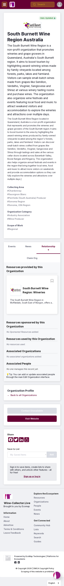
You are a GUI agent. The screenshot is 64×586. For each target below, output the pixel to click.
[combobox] (54, 583)
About (7, 521)
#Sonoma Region (16, 201)
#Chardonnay (14, 190)
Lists (36, 529)
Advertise (8, 525)
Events (37, 509)
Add (52, 454)
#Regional (12, 229)
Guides (37, 541)
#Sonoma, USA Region (18, 205)
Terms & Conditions (14, 529)
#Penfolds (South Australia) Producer (26, 198)
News (37, 514)
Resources (39, 497)
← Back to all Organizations (22, 395)
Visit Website (32, 418)
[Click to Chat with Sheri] (56, 575)
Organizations (41, 501)
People (37, 505)
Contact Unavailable (32, 410)
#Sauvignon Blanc (16, 194)
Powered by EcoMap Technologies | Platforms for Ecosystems (36, 557)
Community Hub (42, 525)
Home (7, 517)
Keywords (39, 533)
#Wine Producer (15, 219)
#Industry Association (18, 215)
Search (37, 537)
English (52, 583)
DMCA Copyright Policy (43, 568)
